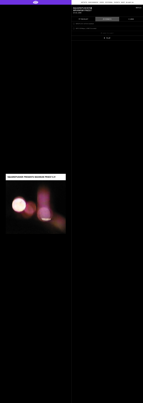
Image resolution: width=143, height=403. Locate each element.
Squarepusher (81, 8)
